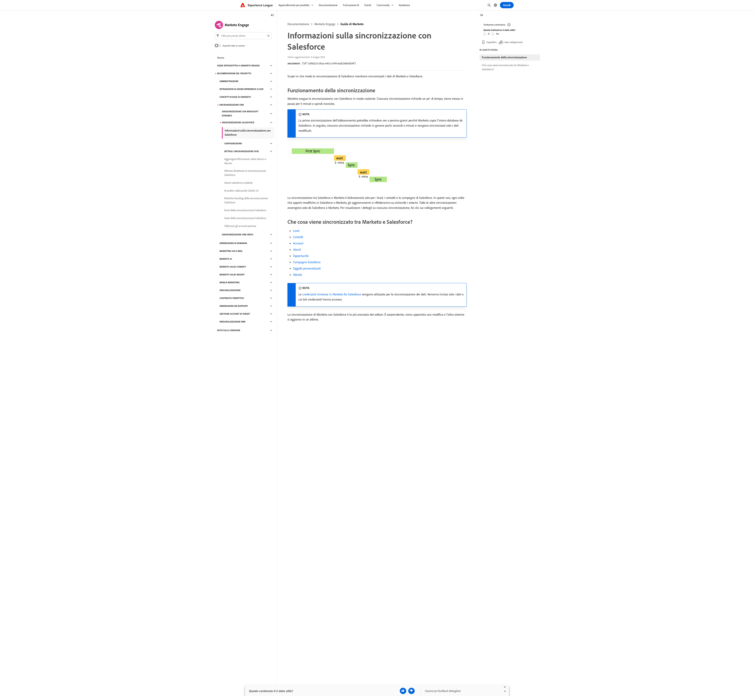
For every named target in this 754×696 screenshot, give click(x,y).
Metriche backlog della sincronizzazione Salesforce (246, 200)
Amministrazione (229, 81)
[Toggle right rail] (481, 15)
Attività (297, 275)
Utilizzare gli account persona (240, 226)
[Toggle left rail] (272, 15)
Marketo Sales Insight (232, 274)
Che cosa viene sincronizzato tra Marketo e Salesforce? (505, 67)
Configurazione (233, 143)
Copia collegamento (513, 42)
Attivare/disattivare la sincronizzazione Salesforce (245, 173)
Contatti (298, 237)
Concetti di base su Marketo (235, 97)
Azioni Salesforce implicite (238, 183)
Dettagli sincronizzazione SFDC (241, 151)
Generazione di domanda (233, 243)
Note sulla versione (228, 330)
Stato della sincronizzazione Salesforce (245, 218)
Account (298, 243)
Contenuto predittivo (232, 298)
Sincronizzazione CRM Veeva (237, 234)
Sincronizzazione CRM (231, 104)
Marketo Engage (324, 24)
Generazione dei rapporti (234, 306)
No (497, 33)
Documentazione (298, 24)
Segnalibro (491, 42)
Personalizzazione (230, 290)
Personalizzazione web (232, 321)
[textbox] (243, 35)
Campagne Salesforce (307, 262)
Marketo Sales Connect (233, 266)
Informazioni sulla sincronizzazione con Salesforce (248, 132)
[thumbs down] (411, 691)
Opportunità (301, 256)
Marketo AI (226, 259)
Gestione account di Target (235, 313)
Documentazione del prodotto (234, 73)
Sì (489, 33)
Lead (296, 231)
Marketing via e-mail (231, 251)
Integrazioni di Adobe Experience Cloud (241, 89)
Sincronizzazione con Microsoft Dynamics (240, 113)
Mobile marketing (230, 282)
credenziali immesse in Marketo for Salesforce (331, 294)
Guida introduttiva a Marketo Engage (238, 65)
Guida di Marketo (352, 24)
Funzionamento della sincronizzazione (504, 57)
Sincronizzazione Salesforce (238, 122)
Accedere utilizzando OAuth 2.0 (241, 190)
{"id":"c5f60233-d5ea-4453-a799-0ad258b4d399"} (329, 63)
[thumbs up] (403, 691)
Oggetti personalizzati (307, 268)
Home (220, 57)
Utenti (297, 249)
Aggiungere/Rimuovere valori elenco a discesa (245, 161)
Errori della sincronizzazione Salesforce (245, 210)
